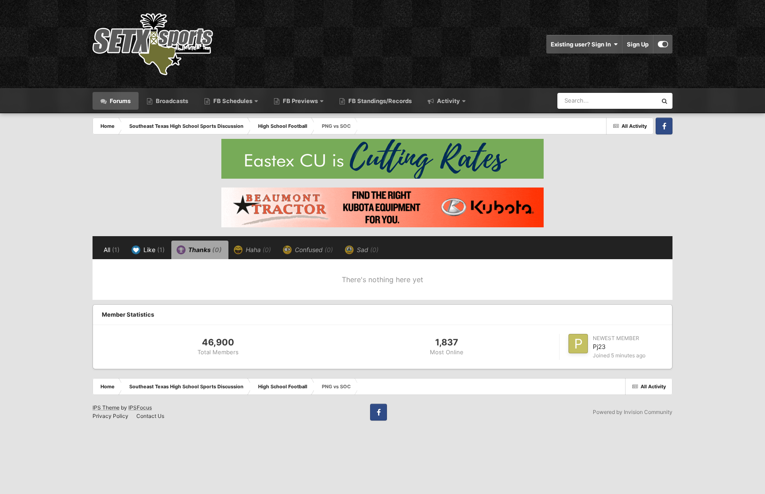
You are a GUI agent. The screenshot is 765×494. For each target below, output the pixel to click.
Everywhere (630, 100)
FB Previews (300, 100)
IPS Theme (106, 407)
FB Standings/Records (379, 100)
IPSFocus (140, 407)
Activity (448, 100)
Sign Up (638, 44)
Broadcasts (171, 100)
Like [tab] (153, 249)
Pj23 (599, 346)
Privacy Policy (110, 416)
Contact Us (150, 416)
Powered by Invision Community (632, 412)
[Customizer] (662, 44)
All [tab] (112, 249)
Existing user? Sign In (582, 44)
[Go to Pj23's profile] (578, 343)
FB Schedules (233, 100)
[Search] (664, 101)
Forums (119, 100)
